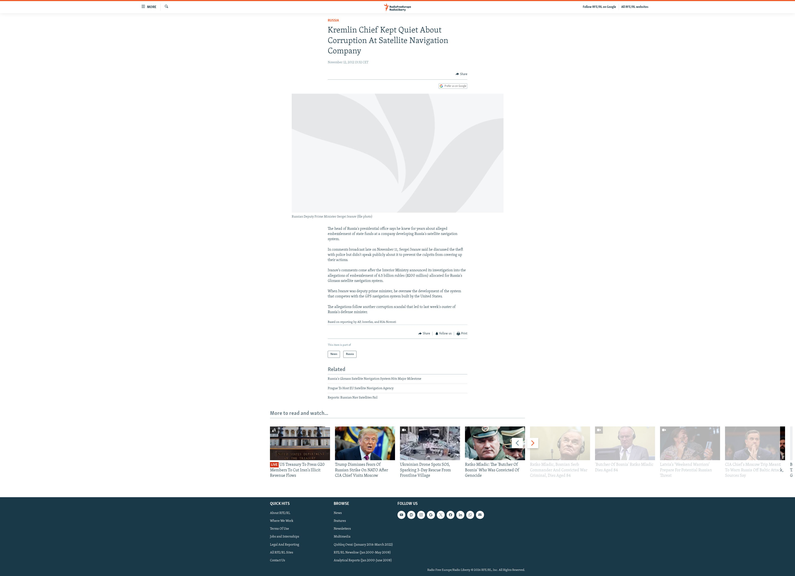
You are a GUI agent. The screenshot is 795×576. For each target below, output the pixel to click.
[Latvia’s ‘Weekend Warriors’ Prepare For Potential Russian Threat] (690, 443)
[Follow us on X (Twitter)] (441, 515)
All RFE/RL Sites (281, 552)
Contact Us (277, 560)
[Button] (461, 74)
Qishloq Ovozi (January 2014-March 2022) (363, 544)
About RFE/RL (280, 513)
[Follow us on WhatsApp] (470, 515)
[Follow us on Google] (431, 515)
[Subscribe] (480, 515)
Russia (333, 21)
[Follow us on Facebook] (450, 515)
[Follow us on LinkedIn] (460, 515)
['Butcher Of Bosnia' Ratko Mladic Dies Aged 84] (625, 443)
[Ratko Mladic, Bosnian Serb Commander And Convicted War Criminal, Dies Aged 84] (560, 443)
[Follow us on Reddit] (411, 515)
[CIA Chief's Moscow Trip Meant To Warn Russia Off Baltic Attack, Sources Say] (755, 443)
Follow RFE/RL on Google (599, 7)
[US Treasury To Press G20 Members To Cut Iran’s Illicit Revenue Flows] (300, 443)
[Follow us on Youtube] (401, 515)
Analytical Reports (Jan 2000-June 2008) (363, 560)
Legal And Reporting (284, 544)
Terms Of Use (279, 529)
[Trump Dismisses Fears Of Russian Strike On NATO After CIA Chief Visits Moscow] (365, 443)
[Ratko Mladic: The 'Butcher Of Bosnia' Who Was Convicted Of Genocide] (495, 443)
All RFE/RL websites (634, 7)
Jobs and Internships (284, 537)
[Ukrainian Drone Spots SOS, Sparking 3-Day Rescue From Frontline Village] (430, 443)
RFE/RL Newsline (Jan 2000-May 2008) (362, 552)
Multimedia (342, 537)
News (338, 513)
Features (340, 521)
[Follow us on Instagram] (421, 515)
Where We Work (281, 521)
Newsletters (342, 529)
